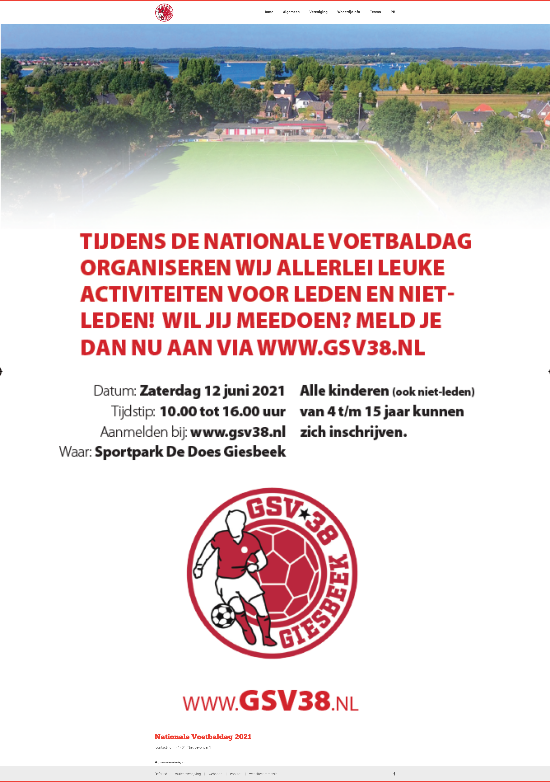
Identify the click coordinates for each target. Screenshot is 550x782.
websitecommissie (263, 773)
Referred (161, 773)
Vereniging (318, 11)
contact (235, 773)
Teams (375, 11)
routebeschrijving (188, 773)
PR (393, 11)
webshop (215, 773)
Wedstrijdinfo (348, 11)
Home (268, 11)
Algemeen (291, 11)
